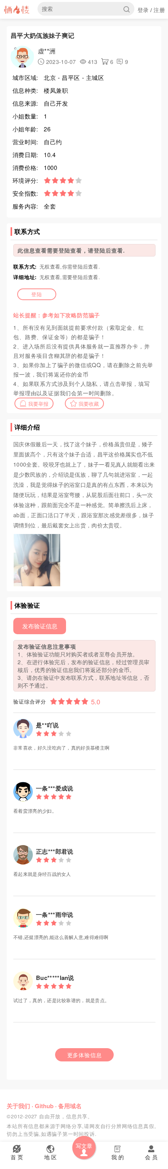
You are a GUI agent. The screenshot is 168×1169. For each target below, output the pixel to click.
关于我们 (18, 1106)
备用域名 (70, 1106)
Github (44, 1106)
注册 (159, 10)
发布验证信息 (39, 626)
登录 (143, 10)
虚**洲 (46, 50)
